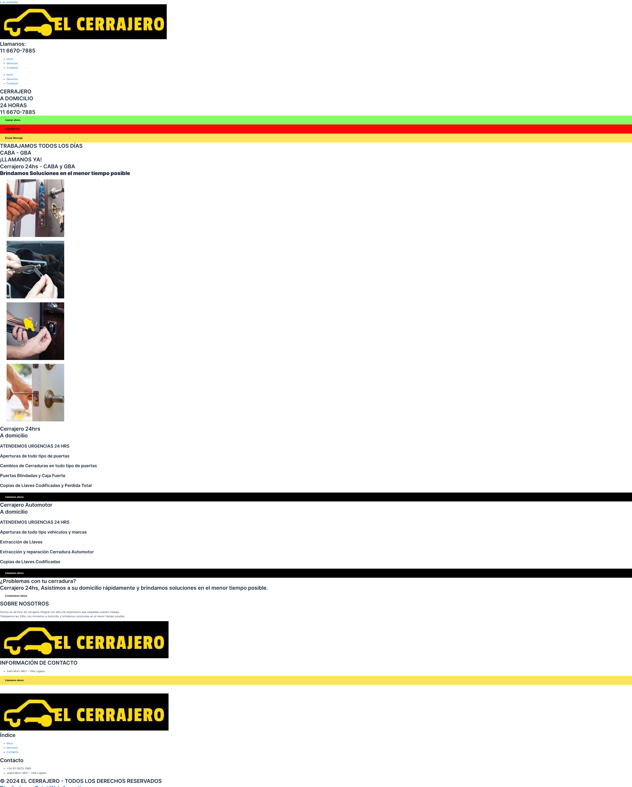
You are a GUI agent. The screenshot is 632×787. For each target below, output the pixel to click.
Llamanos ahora (14, 497)
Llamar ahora (12, 120)
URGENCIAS (12, 128)
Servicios (12, 63)
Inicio (10, 59)
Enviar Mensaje (14, 138)
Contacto (12, 67)
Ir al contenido (9, 2)
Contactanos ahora (16, 595)
